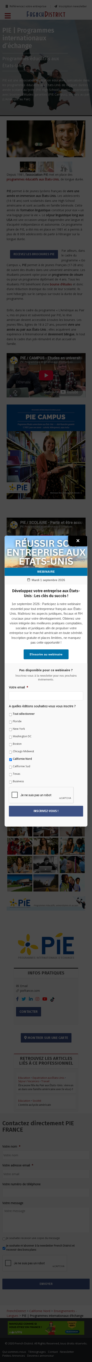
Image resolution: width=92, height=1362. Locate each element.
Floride (17, 721)
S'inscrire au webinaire (46, 654)
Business (18, 781)
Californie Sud (21, 766)
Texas (16, 774)
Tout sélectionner (24, 714)
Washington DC (22, 736)
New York (19, 729)
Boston (17, 744)
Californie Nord (22, 759)
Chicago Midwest (23, 751)
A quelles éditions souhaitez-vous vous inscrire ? (42, 706)
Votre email (18, 687)
